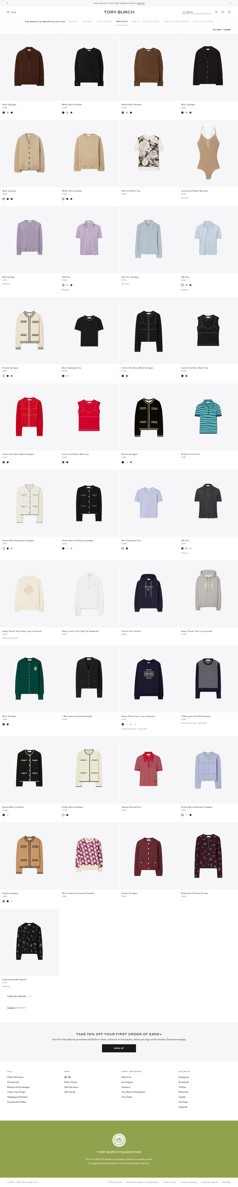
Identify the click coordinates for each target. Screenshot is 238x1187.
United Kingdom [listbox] (103, 1167)
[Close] (232, 1146)
